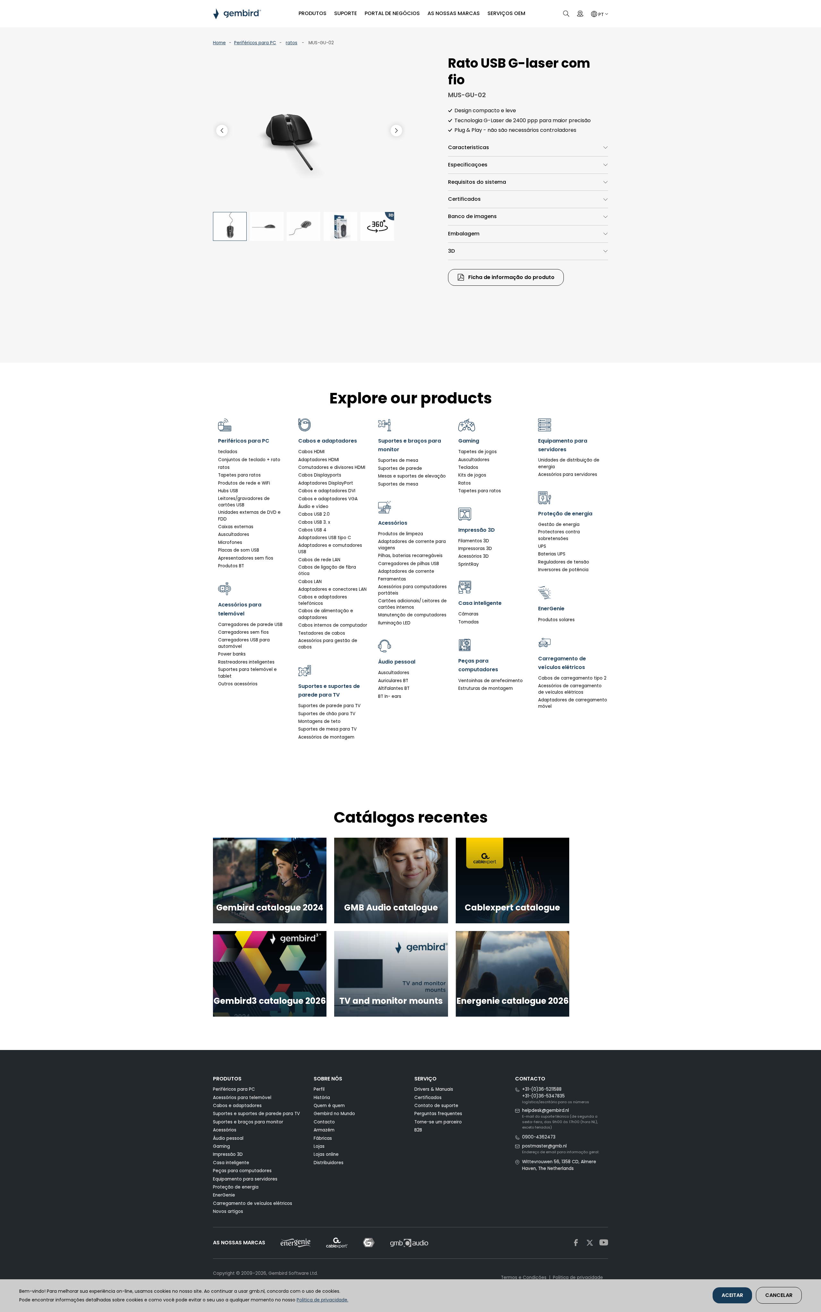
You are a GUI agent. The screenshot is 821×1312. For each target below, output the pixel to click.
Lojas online (326, 1154)
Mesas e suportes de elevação (412, 476)
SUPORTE (345, 13)
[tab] (528, 147)
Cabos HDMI (311, 452)
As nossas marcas (453, 13)
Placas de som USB (238, 550)
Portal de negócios (392, 13)
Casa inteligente (231, 1163)
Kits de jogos (472, 475)
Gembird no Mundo (334, 1114)
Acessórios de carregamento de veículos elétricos (570, 689)
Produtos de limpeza (400, 534)
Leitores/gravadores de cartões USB (244, 501)
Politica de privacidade (578, 1277)
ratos (291, 43)
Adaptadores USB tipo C (324, 538)
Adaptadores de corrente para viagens (412, 544)
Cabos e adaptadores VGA (328, 499)
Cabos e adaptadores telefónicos (322, 600)
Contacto (324, 1122)
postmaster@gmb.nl (544, 1146)
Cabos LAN (310, 582)
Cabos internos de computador (332, 625)
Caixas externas (235, 527)
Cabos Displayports (319, 475)
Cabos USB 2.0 (314, 514)
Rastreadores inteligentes (246, 662)
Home (219, 43)
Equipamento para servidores (245, 1179)
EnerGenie (224, 1195)
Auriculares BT (393, 681)
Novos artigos (228, 1211)
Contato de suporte (436, 1106)
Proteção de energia (235, 1187)
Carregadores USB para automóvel (244, 643)
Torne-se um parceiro (438, 1122)
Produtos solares (556, 620)
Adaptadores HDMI (318, 460)
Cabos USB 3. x (314, 522)
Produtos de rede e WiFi (244, 483)
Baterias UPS (551, 554)
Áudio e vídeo (313, 507)
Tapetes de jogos (477, 452)
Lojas (319, 1146)
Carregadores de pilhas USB (408, 564)
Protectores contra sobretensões (559, 535)
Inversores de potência (563, 570)
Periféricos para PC (255, 43)
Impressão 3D (228, 1154)
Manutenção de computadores (412, 615)
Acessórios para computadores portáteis (412, 590)
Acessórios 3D (473, 556)
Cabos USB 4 (312, 530)
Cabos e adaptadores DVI (326, 491)
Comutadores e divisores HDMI (331, 467)
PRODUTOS (312, 13)
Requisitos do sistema (477, 182)
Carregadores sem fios (243, 632)
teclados (227, 452)
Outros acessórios (238, 684)
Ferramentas (392, 579)
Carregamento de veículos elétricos (252, 1203)
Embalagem (463, 233)
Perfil (319, 1089)
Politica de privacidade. (322, 1300)
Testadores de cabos (321, 633)
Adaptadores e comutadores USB (330, 548)
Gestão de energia (559, 524)
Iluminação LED (394, 623)
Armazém (324, 1130)
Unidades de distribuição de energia (568, 463)
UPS (542, 546)
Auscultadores (233, 534)
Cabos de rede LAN (319, 560)
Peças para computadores (242, 1171)
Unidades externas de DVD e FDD (249, 515)
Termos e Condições (523, 1277)
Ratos (464, 483)
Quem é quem (329, 1106)
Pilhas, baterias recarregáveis (410, 556)
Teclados (468, 467)
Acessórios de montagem (326, 737)
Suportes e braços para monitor (248, 1122)
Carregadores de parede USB (250, 625)
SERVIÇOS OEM (506, 13)
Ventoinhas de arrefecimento (490, 681)
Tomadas (468, 622)
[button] (396, 130)
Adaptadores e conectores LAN (332, 589)
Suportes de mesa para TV (327, 729)
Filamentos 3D (473, 541)
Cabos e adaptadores (237, 1106)
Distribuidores (328, 1163)
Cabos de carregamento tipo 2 (572, 678)
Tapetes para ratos (239, 475)
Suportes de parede (400, 468)
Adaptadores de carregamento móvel (572, 703)
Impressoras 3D (475, 549)
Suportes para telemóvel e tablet (247, 672)
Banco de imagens (472, 216)
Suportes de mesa (398, 460)
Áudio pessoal (228, 1138)
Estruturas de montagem (485, 688)
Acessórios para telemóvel (242, 1098)
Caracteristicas (468, 147)
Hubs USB (228, 491)
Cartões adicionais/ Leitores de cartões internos (412, 604)
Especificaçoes (467, 164)
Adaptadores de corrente (406, 571)
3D (451, 251)
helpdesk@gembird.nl (545, 1110)
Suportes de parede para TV (329, 706)
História (322, 1098)
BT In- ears (389, 696)
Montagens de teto (319, 721)
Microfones (230, 542)
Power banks (232, 654)
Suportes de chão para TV (326, 714)
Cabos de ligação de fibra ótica (327, 570)
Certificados (464, 199)
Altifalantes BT (394, 688)
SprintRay (468, 564)
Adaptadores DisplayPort (325, 483)
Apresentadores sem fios (245, 558)
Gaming (221, 1146)
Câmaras (468, 614)
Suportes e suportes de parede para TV (256, 1114)
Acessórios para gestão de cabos (327, 644)
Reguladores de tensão (563, 562)
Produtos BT (231, 566)
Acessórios (224, 1130)
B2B (418, 1130)
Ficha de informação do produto (510, 277)
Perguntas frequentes (438, 1114)
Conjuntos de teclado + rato (249, 460)
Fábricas (323, 1138)
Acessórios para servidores (567, 474)
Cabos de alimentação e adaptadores (325, 614)
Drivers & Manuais (433, 1089)
